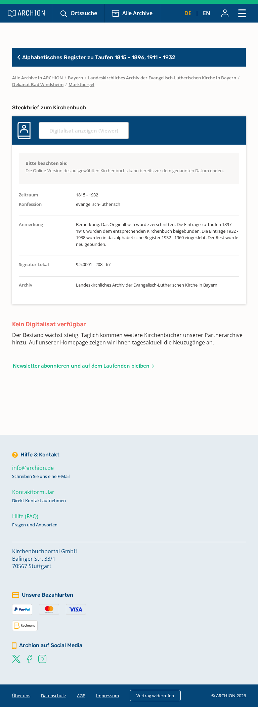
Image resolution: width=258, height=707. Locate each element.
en (206, 13)
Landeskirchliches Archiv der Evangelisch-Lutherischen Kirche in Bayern (162, 78)
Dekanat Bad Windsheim (37, 84)
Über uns (21, 696)
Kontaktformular (33, 492)
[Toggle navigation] (242, 13)
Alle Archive (137, 13)
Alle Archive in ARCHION (37, 78)
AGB (81, 696)
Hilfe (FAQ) (25, 516)
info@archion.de (33, 468)
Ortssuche (84, 13)
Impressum (107, 696)
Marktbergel (81, 84)
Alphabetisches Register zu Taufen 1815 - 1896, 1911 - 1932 (98, 57)
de (187, 13)
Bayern (75, 78)
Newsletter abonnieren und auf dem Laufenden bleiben (81, 365)
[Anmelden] (225, 13)
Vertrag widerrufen (155, 696)
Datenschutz (53, 696)
